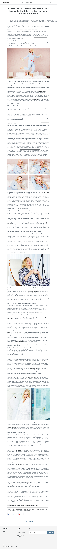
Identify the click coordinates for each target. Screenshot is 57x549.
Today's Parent (27, 510)
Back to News (29, 521)
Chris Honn (8, 546)
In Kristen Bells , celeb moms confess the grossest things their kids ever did (27, 506)
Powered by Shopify (13, 546)
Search (4, 531)
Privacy (4, 533)
